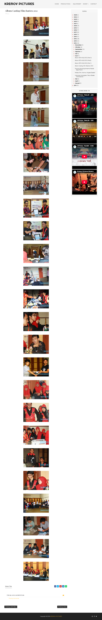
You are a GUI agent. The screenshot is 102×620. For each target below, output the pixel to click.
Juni (76, 56)
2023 (75, 19)
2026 (75, 15)
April (76, 81)
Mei (76, 79)
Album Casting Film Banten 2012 (84, 66)
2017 (75, 32)
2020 (75, 25)
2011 (75, 85)
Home (57, 4)
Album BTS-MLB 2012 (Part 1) (83, 63)
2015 (75, 36)
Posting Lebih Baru (10, 607)
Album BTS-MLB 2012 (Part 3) (83, 57)
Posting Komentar (14, 598)
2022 (75, 21)
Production (65, 4)
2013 (75, 41)
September (78, 49)
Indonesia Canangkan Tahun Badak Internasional (85, 76)
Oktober (78, 47)
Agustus (78, 51)
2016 (75, 34)
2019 (75, 28)
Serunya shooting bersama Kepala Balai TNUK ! (84, 69)
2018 (75, 30)
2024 (75, 17)
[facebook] (94, 616)
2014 (75, 38)
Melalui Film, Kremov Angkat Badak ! (85, 72)
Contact (94, 4)
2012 (75, 43)
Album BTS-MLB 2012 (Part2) (83, 60)
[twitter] (96, 616)
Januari (77, 83)
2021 (75, 23)
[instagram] (92, 616)
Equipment (77, 4)
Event (85, 4)
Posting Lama (62, 607)
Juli (76, 53)
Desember (78, 45)
